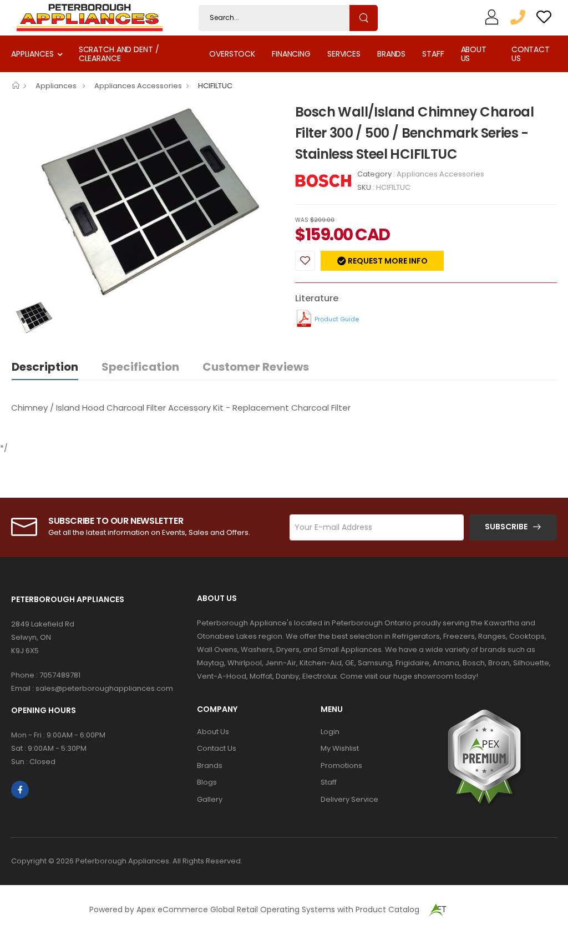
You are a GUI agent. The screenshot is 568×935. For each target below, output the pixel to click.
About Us (473, 53)
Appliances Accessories (138, 85)
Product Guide (337, 319)
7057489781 (59, 675)
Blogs (207, 782)
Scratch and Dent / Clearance (119, 53)
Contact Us (530, 53)
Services (344, 53)
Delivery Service (349, 799)
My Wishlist (340, 748)
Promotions (341, 765)
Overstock (232, 53)
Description (45, 367)
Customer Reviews (255, 367)
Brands (391, 53)
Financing (291, 53)
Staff (433, 53)
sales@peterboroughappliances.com (104, 688)
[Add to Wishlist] (305, 261)
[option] (144, 200)
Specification (140, 367)
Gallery (209, 799)
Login (330, 731)
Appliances (32, 53)
